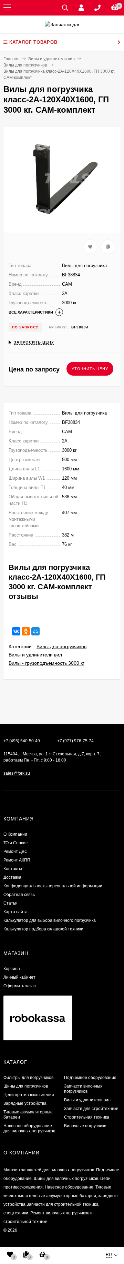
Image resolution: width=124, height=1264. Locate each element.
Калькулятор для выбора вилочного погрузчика (49, 920)
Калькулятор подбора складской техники (43, 929)
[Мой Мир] (35, 631)
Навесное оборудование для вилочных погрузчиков (29, 1128)
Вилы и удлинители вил (35, 655)
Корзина (11, 968)
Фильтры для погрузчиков (28, 1077)
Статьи (10, 903)
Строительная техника (86, 1117)
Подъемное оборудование (90, 1077)
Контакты (12, 868)
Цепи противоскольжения (28, 1094)
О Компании (15, 834)
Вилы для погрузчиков (61, 646)
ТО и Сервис (15, 842)
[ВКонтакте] (16, 631)
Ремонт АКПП (16, 860)
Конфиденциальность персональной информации (52, 886)
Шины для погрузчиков (25, 1086)
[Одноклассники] (26, 631)
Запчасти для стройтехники (91, 1108)
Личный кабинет (19, 977)
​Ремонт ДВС (15, 851)
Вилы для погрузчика (84, 413)
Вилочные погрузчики (85, 1125)
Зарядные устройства (24, 1103)
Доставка (12, 877)
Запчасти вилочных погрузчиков (83, 1089)
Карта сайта (15, 911)
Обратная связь (19, 894)
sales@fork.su (16, 773)
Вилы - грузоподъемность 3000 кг (46, 663)
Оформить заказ (19, 985)
